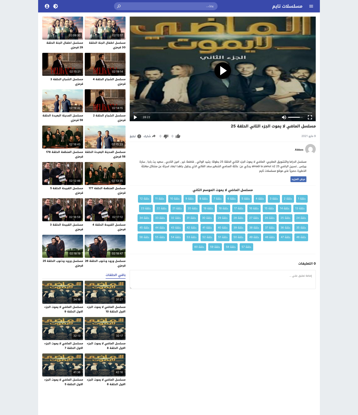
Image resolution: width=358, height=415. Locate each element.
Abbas (299, 150)
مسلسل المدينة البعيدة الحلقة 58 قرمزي (105, 154)
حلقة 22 (162, 208)
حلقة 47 (285, 237)
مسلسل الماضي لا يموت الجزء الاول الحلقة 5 (63, 382)
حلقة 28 (238, 217)
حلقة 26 (270, 217)
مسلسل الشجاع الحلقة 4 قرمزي (109, 81)
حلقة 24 (301, 217)
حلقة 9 (189, 198)
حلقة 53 (192, 237)
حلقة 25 (285, 217)
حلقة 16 (254, 208)
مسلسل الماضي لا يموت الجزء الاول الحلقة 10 (106, 309)
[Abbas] (310, 153)
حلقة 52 (207, 237)
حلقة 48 (270, 237)
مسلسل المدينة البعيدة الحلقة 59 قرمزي (62, 118)
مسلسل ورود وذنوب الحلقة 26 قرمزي (105, 263)
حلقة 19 (208, 208)
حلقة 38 (254, 227)
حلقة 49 (254, 237)
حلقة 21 (177, 208)
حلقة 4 (260, 198)
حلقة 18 (223, 208)
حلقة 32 (176, 217)
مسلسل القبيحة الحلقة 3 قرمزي (66, 227)
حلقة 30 (207, 217)
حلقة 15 (269, 208)
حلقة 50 (238, 237)
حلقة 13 (300, 208)
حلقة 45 (144, 227)
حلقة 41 (207, 227)
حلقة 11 (159, 198)
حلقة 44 (160, 227)
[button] (119, 6)
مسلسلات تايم (287, 6)
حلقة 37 (270, 227)
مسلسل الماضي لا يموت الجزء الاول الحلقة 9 (63, 309)
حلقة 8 (204, 198)
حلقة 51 (223, 237)
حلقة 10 (175, 198)
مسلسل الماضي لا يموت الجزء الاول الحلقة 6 (106, 382)
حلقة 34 (144, 217)
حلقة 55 (160, 237)
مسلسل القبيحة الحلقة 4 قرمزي (109, 227)
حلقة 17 (238, 208)
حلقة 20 (193, 208)
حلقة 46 (301, 237)
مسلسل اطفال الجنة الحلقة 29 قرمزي (64, 45)
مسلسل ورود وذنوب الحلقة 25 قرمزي (63, 263)
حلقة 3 (274, 198)
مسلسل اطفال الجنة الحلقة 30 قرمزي (107, 45)
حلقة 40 (223, 227)
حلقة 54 (176, 237)
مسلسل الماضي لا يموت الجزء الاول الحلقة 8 (106, 346)
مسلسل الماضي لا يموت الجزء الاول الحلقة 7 (63, 346)
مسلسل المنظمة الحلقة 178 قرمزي (64, 154)
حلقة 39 (238, 227)
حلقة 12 (144, 198)
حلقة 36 (285, 227)
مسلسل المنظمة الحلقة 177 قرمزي (107, 190)
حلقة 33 (160, 217)
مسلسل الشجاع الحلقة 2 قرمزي (109, 118)
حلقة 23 (146, 208)
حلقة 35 (301, 227)
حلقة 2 (288, 198)
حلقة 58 (231, 246)
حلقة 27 (254, 217)
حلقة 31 (191, 217)
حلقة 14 (284, 208)
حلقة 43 (176, 227)
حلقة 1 (302, 198)
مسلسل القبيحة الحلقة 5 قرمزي (66, 190)
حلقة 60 (199, 246)
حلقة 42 (192, 227)
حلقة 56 (144, 237)
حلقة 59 (215, 246)
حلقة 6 (231, 198)
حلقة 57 (246, 246)
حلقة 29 (223, 217)
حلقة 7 (218, 198)
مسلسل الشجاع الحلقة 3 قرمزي (66, 81)
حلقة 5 (246, 198)
